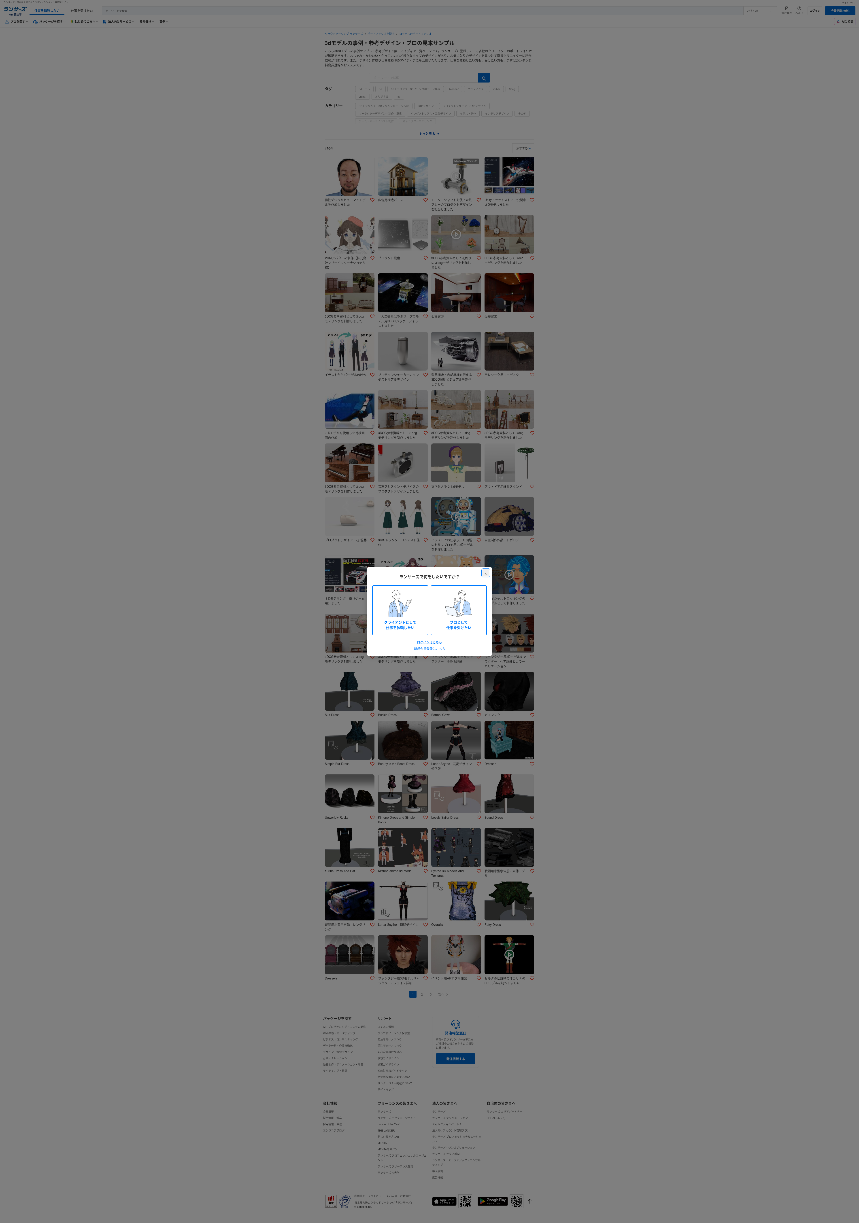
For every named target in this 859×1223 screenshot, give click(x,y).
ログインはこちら (429, 642)
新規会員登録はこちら (429, 648)
